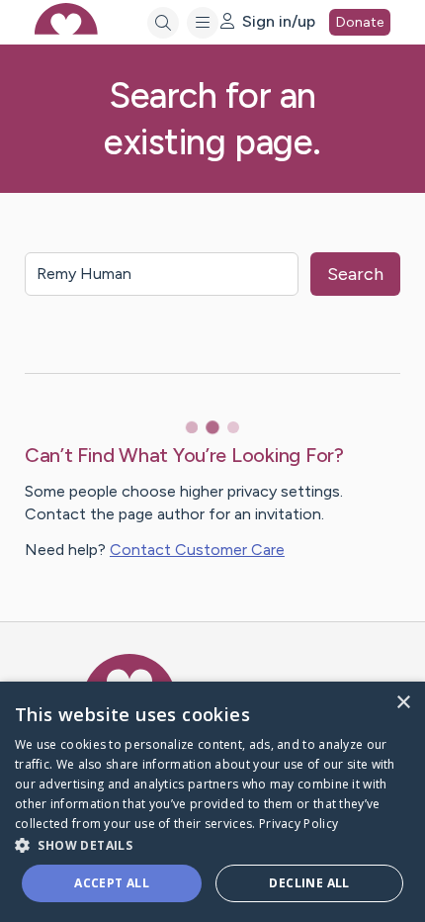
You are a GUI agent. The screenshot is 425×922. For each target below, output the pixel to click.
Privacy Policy (298, 823)
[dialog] (212, 802)
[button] (212, 844)
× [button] (402, 702)
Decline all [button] (309, 883)
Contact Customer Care (197, 549)
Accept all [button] (111, 883)
